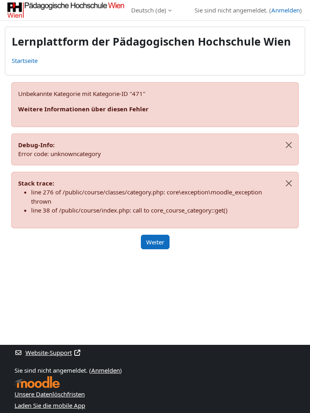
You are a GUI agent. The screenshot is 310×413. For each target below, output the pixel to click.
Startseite (25, 60)
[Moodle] (37, 382)
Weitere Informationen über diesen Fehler (83, 109)
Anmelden (285, 10)
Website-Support (48, 352)
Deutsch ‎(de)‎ (148, 10)
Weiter (155, 242)
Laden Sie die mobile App (50, 405)
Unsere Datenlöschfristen (50, 394)
